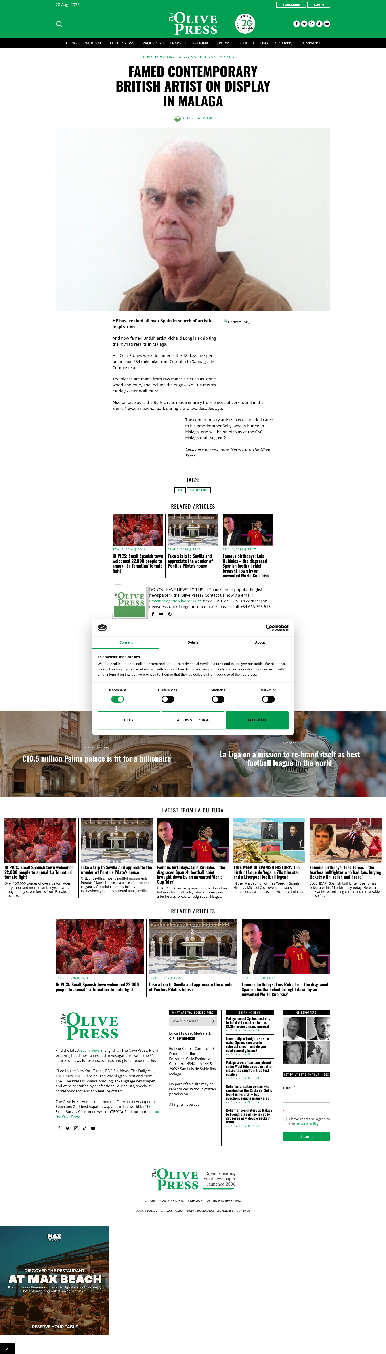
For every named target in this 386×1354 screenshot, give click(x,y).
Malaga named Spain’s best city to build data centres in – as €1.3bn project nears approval (248, 1022)
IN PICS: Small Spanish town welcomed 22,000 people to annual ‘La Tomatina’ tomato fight (138, 563)
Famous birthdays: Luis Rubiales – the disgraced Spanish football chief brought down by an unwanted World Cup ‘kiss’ (246, 565)
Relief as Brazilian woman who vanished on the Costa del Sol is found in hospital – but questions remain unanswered (249, 1092)
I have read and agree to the (309, 1121)
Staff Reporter (199, 118)
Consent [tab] (126, 642)
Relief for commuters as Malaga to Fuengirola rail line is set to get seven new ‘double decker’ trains (249, 1116)
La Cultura (188, 56)
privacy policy (307, 1123)
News (235, 449)
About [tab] (260, 642)
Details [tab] (193, 642)
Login (319, 4)
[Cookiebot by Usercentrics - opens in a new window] (269, 628)
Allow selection (193, 720)
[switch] (168, 699)
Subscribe (291, 4)
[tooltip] (296, 23)
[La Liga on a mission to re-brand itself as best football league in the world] (289, 754)
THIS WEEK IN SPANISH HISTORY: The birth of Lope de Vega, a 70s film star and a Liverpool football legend (266, 872)
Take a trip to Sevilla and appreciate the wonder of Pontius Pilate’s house (190, 560)
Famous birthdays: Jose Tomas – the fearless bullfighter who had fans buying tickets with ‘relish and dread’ (345, 872)
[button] (212, 1021)
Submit (306, 1136)
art (180, 490)
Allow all (257, 720)
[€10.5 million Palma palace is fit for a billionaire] (96, 754)
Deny (129, 720)
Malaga (206, 56)
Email (289, 1087)
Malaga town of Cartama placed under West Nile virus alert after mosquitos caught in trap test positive (249, 1068)
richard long (198, 490)
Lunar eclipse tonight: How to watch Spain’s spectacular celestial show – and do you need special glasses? (247, 1044)
